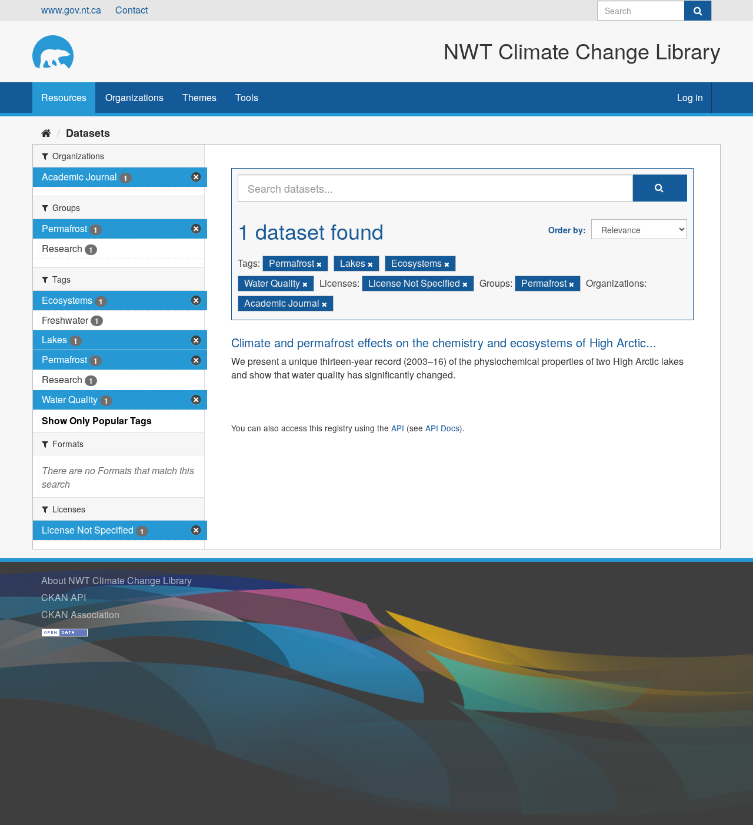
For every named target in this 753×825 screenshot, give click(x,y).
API (397, 428)
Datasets (88, 132)
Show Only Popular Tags (97, 420)
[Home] (46, 132)
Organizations (134, 97)
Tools (246, 97)
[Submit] (697, 11)
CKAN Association (80, 614)
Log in (690, 97)
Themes (199, 97)
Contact (131, 9)
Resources (63, 97)
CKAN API (63, 597)
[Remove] (319, 264)
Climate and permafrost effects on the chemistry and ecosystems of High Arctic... (444, 342)
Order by (565, 230)
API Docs (442, 428)
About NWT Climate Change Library (116, 580)
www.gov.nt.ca (71, 9)
